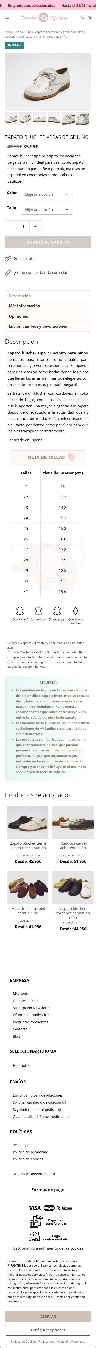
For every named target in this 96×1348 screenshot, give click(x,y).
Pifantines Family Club (31, 1014)
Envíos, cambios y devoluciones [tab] (38, 326)
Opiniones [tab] (18, 316)
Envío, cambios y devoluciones (38, 1095)
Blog (16, 1036)
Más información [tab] (24, 305)
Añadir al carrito (48, 242)
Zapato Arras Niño (33, 657)
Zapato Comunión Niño (62, 657)
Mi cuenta (21, 993)
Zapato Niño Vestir (35, 666)
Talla (11, 207)
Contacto (20, 1029)
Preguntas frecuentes (30, 1022)
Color (12, 192)
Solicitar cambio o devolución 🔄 (39, 1102)
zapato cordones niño (52, 662)
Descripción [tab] (20, 295)
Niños (29, 32)
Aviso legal (77, 1341)
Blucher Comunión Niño (62, 652)
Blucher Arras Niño (33, 652)
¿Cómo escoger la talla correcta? (40, 272)
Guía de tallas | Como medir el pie (41, 1116)
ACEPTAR (48, 1316)
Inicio (8, 32)
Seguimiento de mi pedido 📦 (37, 1109)
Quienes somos (25, 1000)
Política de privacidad (53, 1341)
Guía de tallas (25, 258)
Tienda (18, 32)
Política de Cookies (23, 1341)
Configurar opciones (48, 1329)
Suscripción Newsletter (32, 1008)
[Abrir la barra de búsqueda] (83, 17)
